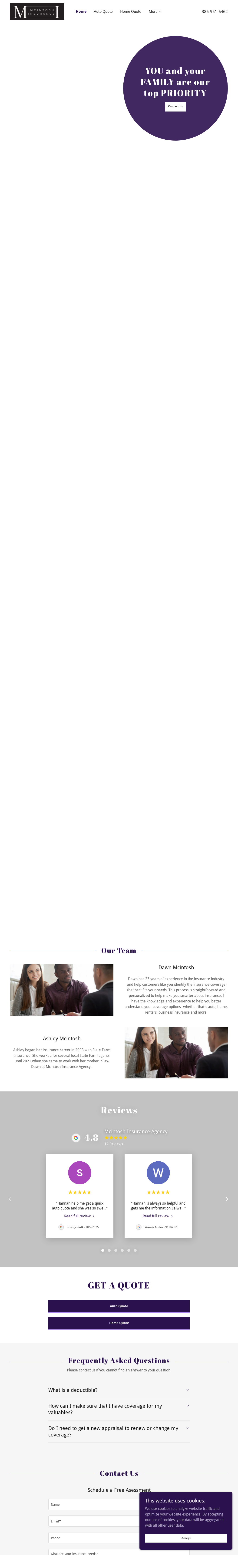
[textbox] (119, 1504)
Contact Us (175, 106)
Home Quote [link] (130, 11)
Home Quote (119, 1323)
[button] (155, 11)
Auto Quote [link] (103, 11)
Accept (186, 1537)
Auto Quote (119, 1306)
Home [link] (81, 11)
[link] (37, 11)
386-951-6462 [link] (215, 11)
